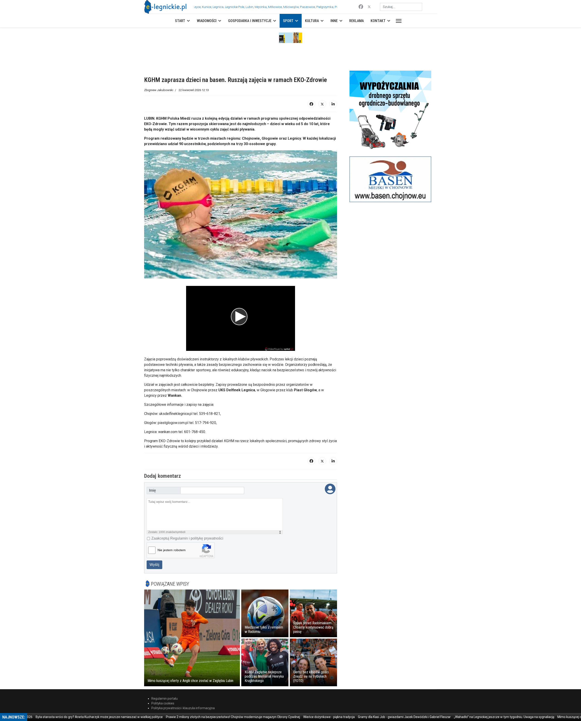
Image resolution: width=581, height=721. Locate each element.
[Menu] (397, 21)
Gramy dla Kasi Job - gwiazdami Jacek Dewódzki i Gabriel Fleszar (385, 717)
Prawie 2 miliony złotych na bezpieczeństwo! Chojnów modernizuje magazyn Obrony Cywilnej (214, 717)
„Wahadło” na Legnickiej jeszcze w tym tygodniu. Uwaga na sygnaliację (485, 717)
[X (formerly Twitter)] (322, 104)
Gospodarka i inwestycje (249, 21)
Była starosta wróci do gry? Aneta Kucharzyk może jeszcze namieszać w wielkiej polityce (79, 717)
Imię (152, 490)
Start (180, 21)
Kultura (312, 21)
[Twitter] (369, 7)
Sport (288, 21)
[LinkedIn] (333, 104)
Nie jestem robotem (172, 550)
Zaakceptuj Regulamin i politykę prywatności (187, 538)
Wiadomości (207, 21)
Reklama (356, 21)
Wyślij (154, 565)
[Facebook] (361, 7)
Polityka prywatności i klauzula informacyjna (183, 708)
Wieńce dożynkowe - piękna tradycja (309, 717)
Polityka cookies (162, 703)
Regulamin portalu (164, 698)
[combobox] (401, 7)
